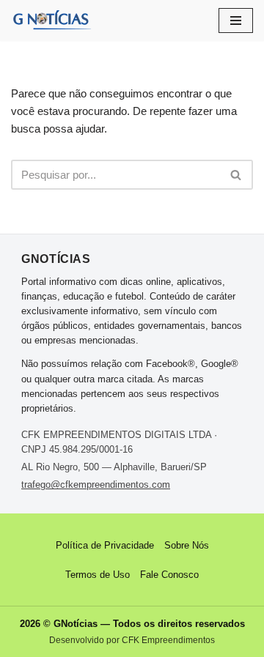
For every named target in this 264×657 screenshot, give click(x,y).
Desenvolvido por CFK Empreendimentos (132, 640)
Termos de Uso (97, 574)
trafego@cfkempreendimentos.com (95, 484)
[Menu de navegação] (236, 20)
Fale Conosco (169, 574)
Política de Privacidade (105, 545)
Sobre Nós (186, 545)
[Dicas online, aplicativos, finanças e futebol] (51, 20)
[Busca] (236, 175)
